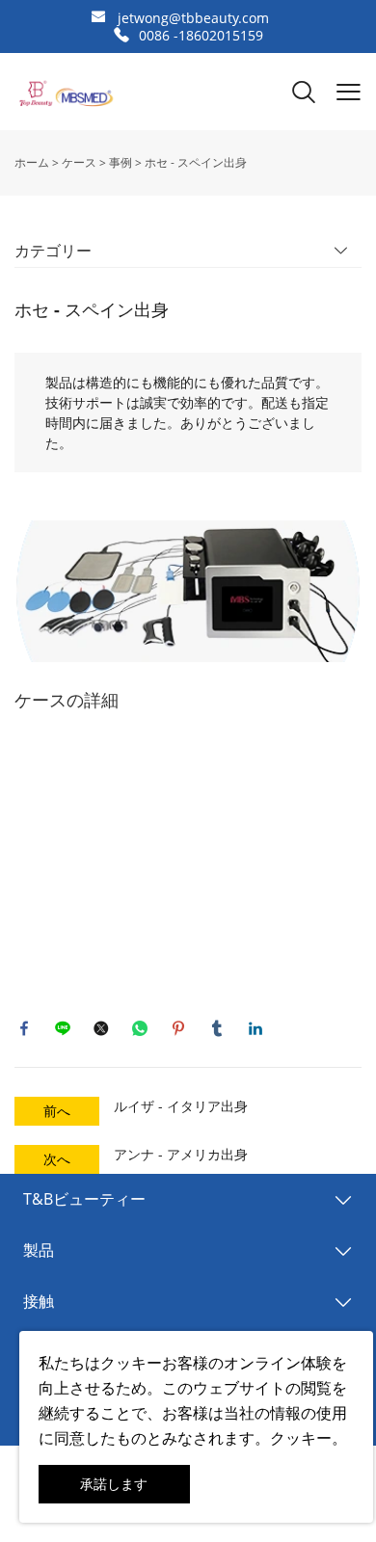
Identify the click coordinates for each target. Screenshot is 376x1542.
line (62, 1028)
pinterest (178, 1028)
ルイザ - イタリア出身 (181, 1106)
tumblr (217, 1028)
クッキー (131, 1362)
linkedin (255, 1028)
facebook (24, 1028)
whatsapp (139, 1028)
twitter (101, 1028)
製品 (38, 1250)
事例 (120, 162)
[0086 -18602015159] (121, 35)
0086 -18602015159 (201, 35)
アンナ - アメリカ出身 (181, 1154)
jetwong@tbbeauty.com (193, 18)
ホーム (31, 162)
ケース (79, 162)
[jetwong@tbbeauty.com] (98, 19)
